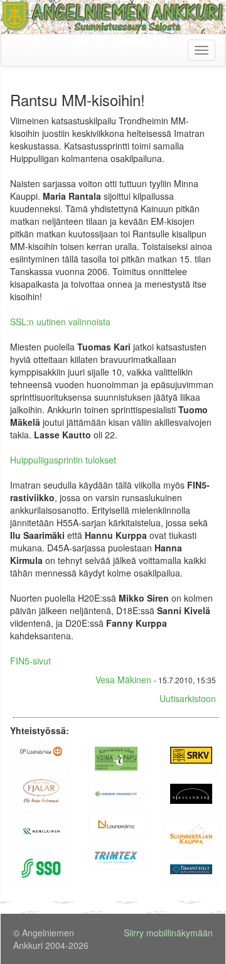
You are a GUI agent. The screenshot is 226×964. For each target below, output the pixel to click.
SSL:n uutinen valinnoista (60, 321)
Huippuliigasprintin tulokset (63, 459)
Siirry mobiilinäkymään (168, 932)
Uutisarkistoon (187, 698)
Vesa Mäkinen (123, 679)
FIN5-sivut (30, 660)
